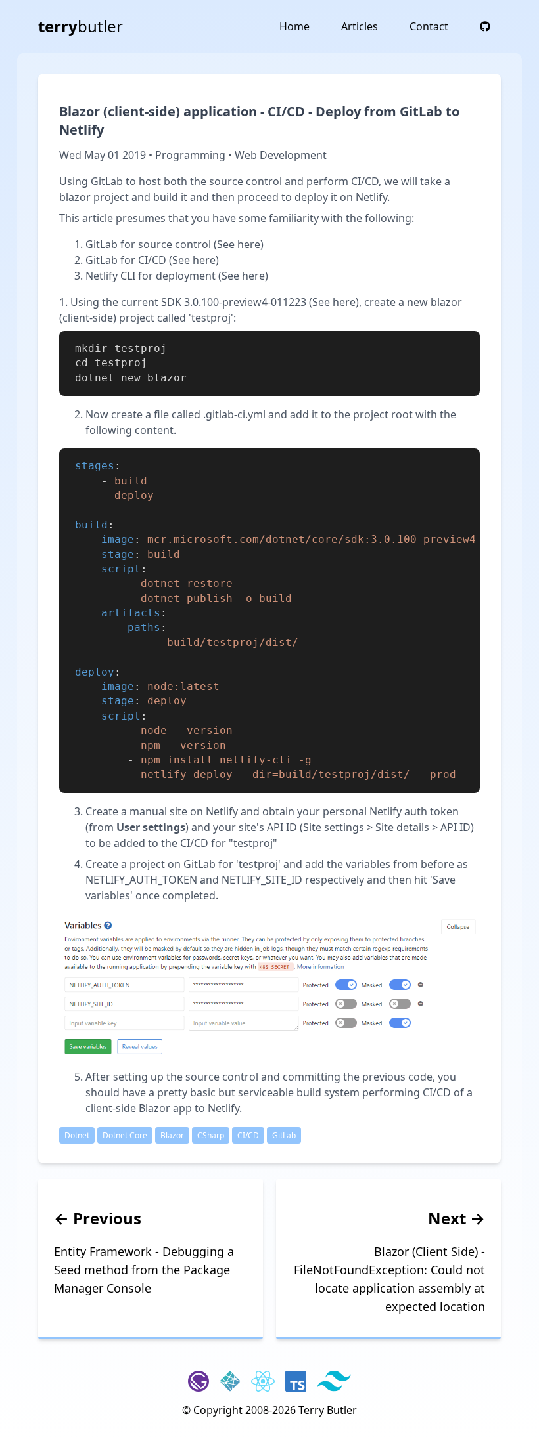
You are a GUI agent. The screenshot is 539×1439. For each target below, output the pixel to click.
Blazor (172, 1135)
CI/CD (248, 1135)
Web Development (281, 155)
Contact (429, 26)
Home (294, 26)
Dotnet (76, 1135)
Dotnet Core (125, 1135)
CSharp (210, 1135)
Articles (359, 26)
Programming (190, 155)
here (248, 244)
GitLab (284, 1135)
